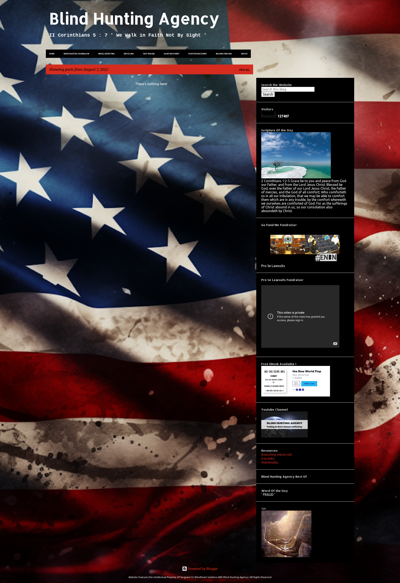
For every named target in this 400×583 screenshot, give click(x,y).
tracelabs (268, 458)
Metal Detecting (106, 54)
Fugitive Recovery (197, 54)
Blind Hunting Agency (134, 18)
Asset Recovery (171, 54)
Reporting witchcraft (276, 454)
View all (244, 69)
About (244, 54)
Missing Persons (224, 54)
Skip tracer (149, 54)
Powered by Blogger (202, 569)
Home (51, 54)
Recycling (129, 54)
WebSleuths (269, 462)
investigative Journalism (76, 54)
